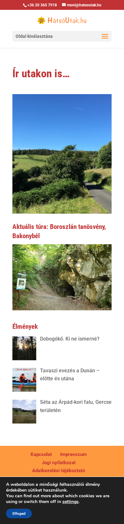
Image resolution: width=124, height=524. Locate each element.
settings (70, 502)
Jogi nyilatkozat (59, 462)
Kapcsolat (41, 454)
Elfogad (18, 513)
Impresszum (73, 454)
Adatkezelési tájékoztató (58, 470)
